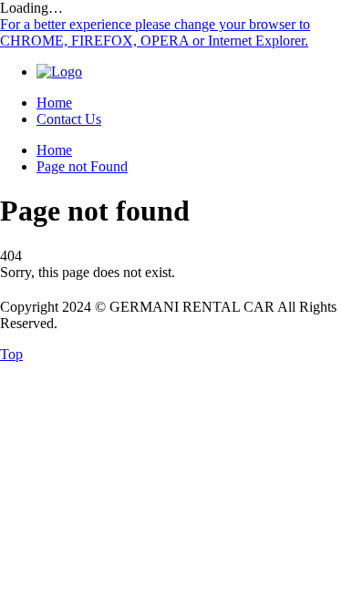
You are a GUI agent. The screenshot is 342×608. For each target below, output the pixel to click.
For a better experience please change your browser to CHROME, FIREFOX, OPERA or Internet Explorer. (155, 32)
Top (11, 354)
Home (54, 102)
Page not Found (82, 166)
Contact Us (68, 119)
